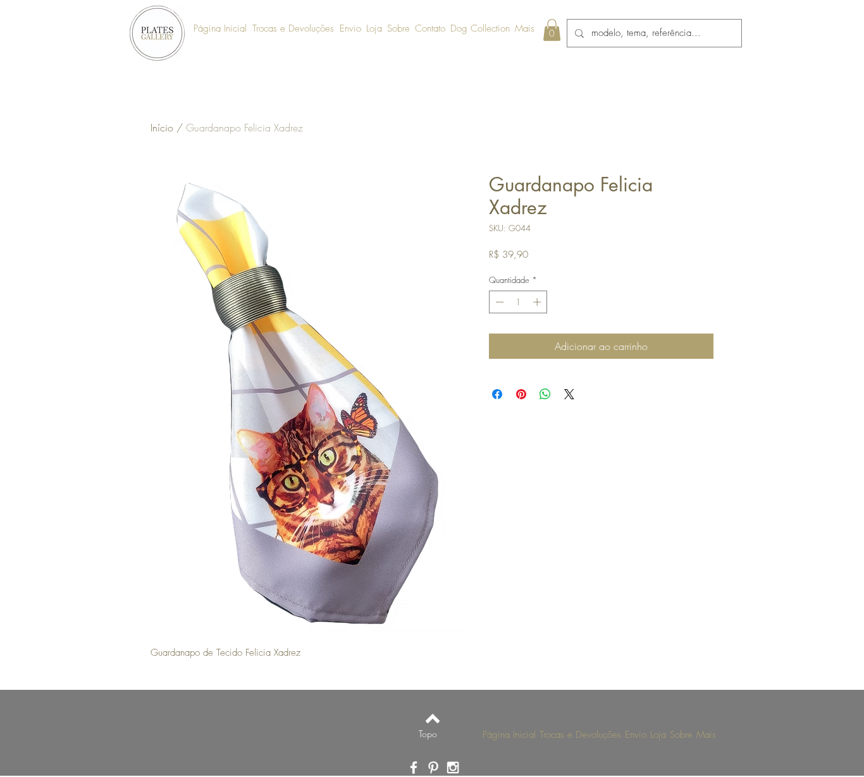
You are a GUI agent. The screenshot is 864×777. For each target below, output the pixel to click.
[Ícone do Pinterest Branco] (433, 767)
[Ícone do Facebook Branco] (413, 767)
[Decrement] (498, 302)
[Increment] (538, 302)
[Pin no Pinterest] (521, 394)
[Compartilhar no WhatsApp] (545, 394)
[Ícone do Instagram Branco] (453, 767)
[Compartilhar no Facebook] (497, 394)
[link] (552, 30)
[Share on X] (569, 394)
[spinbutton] (518, 302)
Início (162, 128)
